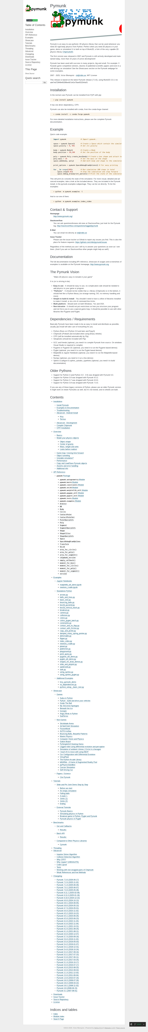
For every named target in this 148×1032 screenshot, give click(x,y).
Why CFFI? (61, 860)
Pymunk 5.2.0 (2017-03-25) (68, 960)
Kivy (61, 417)
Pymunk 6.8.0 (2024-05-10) (68, 906)
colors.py (63, 618)
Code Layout (62, 865)
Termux (63, 419)
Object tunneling (63, 456)
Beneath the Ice (66, 708)
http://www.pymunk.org (99, 264)
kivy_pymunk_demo (68, 682)
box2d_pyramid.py (67, 605)
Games (60, 694)
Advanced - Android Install (67, 413)
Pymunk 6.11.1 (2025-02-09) (68, 893)
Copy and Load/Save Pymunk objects (72, 463)
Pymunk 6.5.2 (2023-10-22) (68, 913)
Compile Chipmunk (64, 425)
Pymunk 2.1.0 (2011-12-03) (68, 973)
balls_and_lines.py (67, 597)
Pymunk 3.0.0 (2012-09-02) (68, 970)
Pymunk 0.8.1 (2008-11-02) (68, 986)
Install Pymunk (63, 405)
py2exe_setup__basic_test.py (72, 687)
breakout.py (64, 610)
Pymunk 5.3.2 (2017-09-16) (68, 952)
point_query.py (66, 654)
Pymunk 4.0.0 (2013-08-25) (68, 967)
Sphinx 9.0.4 (98, 1028)
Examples (57, 577)
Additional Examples (65, 678)
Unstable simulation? (65, 458)
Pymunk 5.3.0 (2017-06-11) (68, 957)
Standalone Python (64, 591)
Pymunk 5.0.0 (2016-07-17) (68, 965)
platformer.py (65, 649)
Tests (59, 867)
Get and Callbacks (64, 826)
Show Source (29, 73)
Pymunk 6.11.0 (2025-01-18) (68, 895)
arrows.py (64, 595)
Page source (120, 1028)
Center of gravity (66, 444)
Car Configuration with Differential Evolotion (77, 754)
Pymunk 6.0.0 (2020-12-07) (68, 934)
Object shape (65, 442)
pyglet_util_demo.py (68, 659)
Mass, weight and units (69, 447)
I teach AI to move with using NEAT (74, 752)
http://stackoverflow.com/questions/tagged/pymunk (77, 226)
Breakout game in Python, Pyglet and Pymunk (78, 816)
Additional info (62, 468)
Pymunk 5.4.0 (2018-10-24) (68, 949)
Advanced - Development (67, 423)
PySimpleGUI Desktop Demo (71, 744)
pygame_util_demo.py (69, 657)
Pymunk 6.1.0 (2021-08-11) (68, 931)
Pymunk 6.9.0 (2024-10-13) (68, 900)
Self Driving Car (66, 770)
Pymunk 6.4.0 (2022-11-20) (68, 921)
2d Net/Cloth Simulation (69, 726)
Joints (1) (64, 799)
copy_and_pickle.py (68, 631)
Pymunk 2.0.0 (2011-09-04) (68, 975)
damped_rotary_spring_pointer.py (73, 633)
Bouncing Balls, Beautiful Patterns (73, 734)
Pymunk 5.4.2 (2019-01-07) (68, 944)
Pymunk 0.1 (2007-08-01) (67, 991)
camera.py (64, 613)
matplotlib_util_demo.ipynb (70, 585)
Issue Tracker (59, 997)
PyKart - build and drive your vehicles (75, 701)
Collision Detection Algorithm (68, 857)
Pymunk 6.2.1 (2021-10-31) (68, 926)
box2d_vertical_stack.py (70, 608)
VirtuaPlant (64, 757)
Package (63, 476)
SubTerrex (64, 716)
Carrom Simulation (67, 767)
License (56, 1002)
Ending (62, 804)
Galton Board (65, 742)
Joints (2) (64, 801)
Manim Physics (66, 736)
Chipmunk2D (68, 52)
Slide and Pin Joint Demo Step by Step (72, 785)
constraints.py (65, 623)
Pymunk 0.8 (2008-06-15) (67, 988)
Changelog (57, 876)
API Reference (59, 472)
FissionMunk (65, 729)
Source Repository (60, 999)
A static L (63, 796)
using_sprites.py (66, 672)
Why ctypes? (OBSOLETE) (68, 862)
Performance (62, 461)
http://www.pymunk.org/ (62, 216)
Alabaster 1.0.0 (110, 1028)
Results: (63, 830)
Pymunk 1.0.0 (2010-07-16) (68, 978)
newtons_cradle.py (67, 644)
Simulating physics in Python (71, 814)
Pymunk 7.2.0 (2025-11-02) (68, 882)
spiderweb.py (65, 667)
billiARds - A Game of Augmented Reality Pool (78, 762)
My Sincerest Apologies (69, 706)
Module (72, 480)
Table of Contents (35, 25)
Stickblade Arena (67, 723)
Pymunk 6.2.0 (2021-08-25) (68, 929)
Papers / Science (64, 774)
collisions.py (65, 615)
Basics (59, 435)
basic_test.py (65, 600)
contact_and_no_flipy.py (69, 626)
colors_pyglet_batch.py (69, 620)
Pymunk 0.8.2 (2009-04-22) (68, 983)
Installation (57, 401)
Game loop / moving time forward (70, 453)
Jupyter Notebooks (64, 581)
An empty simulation (68, 791)
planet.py (63, 646)
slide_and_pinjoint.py (68, 664)
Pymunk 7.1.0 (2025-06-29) (68, 885)
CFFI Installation (63, 428)
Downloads (57, 994)
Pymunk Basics (66, 811)
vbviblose (81, 75)
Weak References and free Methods (71, 872)
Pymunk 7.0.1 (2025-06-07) (68, 888)
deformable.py (65, 636)
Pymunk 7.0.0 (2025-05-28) (68, 890)
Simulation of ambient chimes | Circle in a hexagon (80, 749)
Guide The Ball (66, 703)
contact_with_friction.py (69, 628)
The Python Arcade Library (70, 760)
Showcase (57, 691)
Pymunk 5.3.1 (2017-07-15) (68, 955)
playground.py (65, 651)
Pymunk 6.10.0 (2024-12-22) (68, 898)
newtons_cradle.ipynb (68, 587)
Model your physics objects (68, 438)
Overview (57, 432)
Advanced (57, 851)
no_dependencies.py (68, 685)
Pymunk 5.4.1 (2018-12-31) (68, 947)
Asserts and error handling (67, 466)
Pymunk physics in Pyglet (70, 819)
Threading (57, 848)
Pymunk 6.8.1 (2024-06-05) (68, 903)
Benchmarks (58, 822)
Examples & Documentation (68, 408)
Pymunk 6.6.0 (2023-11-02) (68, 911)
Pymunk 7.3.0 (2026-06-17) (68, 880)
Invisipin (63, 711)
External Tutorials (64, 807)
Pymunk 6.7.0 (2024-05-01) (68, 908)
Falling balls (65, 793)
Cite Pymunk (65, 777)
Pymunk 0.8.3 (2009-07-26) (68, 980)
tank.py (63, 669)
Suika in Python (66, 698)
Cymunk (63, 844)
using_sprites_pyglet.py (69, 675)
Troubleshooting (63, 410)
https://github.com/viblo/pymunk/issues (91, 242)
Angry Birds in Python (69, 714)
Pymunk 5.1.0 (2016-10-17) (68, 962)
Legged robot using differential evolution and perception (82, 747)
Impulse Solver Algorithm (67, 854)
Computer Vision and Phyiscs (72, 739)
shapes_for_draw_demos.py (71, 662)
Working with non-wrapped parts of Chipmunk (75, 870)
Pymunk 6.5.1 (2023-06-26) (68, 916)
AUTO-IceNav (65, 731)
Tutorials (56, 781)
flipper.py (63, 638)
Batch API (61, 833)
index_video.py (66, 641)
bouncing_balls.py (67, 602)
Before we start (66, 788)
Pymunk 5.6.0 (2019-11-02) (68, 939)
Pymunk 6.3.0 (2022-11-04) (68, 924)
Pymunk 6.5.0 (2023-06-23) (68, 918)
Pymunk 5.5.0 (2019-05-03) (68, 942)
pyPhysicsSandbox (67, 765)
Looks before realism (68, 449)
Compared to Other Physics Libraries (72, 841)
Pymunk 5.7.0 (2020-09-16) (68, 937)
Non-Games (61, 720)
